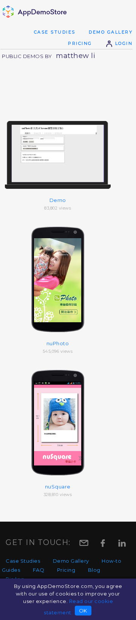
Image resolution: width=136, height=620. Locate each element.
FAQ (39, 570)
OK (83, 611)
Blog (94, 570)
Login (123, 43)
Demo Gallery (111, 32)
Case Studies (55, 32)
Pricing (80, 43)
